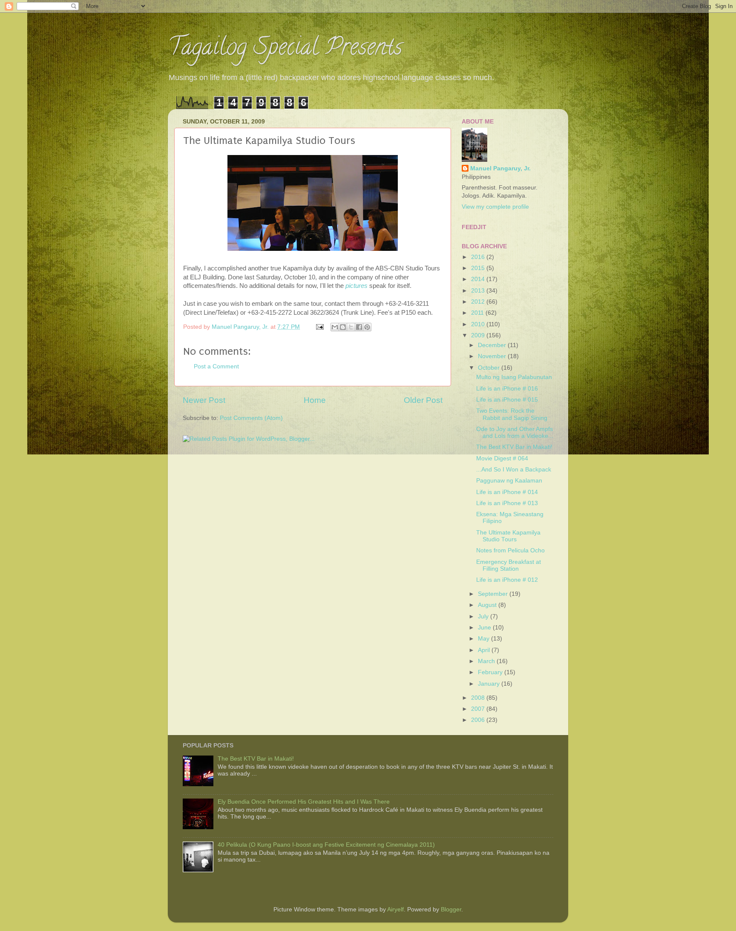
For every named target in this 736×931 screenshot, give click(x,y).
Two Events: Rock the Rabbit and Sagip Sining (511, 414)
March (487, 661)
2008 (478, 698)
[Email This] (335, 327)
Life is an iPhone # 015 (507, 400)
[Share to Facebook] (359, 327)
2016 (478, 257)
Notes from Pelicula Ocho (510, 550)
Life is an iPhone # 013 (507, 503)
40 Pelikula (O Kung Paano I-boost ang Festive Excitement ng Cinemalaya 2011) (326, 845)
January (489, 684)
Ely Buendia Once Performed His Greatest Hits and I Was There (304, 802)
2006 (478, 720)
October (489, 368)
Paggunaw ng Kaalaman (509, 480)
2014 (478, 279)
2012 (478, 302)
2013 (478, 290)
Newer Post (204, 400)
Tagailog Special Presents (285, 49)
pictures (356, 285)
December (493, 345)
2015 (478, 268)
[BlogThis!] (343, 327)
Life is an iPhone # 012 (507, 580)
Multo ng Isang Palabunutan (514, 377)
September (493, 594)
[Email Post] (319, 327)
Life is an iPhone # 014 (507, 492)
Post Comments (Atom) (251, 418)
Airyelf (395, 909)
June (485, 627)
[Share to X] (351, 327)
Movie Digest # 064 (502, 458)
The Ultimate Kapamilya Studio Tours (508, 536)
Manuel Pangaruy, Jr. (500, 168)
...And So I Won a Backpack (513, 469)
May (484, 638)
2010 (478, 324)
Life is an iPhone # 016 (507, 388)
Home (315, 400)
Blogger (451, 909)
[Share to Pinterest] (367, 327)
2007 (478, 709)
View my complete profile (495, 207)
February (491, 672)
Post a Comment (216, 366)
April (485, 650)
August (488, 605)
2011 (478, 313)
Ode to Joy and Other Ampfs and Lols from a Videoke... (514, 432)
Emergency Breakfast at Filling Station (508, 565)
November (493, 356)
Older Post (423, 400)
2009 (478, 335)
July (484, 616)
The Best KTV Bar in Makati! (514, 447)
